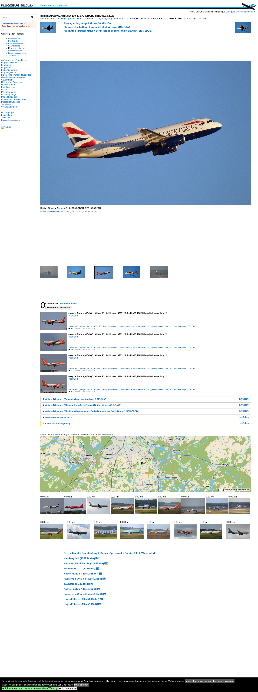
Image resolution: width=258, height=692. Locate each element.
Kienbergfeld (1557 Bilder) (79, 558)
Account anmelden (246, 12)
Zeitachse (6, 117)
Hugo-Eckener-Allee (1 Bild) (80, 604)
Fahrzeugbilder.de (16, 43)
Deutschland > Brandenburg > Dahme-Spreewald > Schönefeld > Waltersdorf (77, 434)
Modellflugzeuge (9, 97)
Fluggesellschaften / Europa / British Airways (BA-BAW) (97, 27)
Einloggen (231, 12)
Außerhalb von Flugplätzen (14, 60)
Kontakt (51, 5)
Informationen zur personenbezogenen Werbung (210, 681)
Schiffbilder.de (14, 46)
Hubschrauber (8, 84)
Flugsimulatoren (9, 70)
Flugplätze (6, 67)
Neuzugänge (7, 112)
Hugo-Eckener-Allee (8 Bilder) (81, 599)
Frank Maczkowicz (49, 211)
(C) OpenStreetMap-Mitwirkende (234, 490)
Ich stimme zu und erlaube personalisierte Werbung (29, 688)
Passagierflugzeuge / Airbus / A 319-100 (87, 23)
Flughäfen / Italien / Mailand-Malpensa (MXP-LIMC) (124, 326)
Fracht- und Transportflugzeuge (16, 75)
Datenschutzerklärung (10, 120)
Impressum (62, 5)
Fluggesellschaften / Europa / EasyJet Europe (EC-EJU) (171, 326)
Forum (43, 5)
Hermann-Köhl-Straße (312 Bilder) (84, 563)
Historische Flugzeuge (12, 82)
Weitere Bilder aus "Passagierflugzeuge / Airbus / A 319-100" (75, 399)
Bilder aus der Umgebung (57, 423)
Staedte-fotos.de (15, 51)
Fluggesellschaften (10, 62)
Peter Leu (73, 316)
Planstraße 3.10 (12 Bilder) (79, 568)
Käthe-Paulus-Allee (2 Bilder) (81, 573)
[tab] (145, 399)
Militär (4, 89)
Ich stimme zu (68, 688)
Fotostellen (6, 115)
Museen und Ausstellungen (14, 99)
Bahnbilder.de (14, 38)
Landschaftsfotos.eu (17, 53)
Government (7, 80)
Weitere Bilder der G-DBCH (58, 417)
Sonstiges (6, 104)
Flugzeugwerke (8, 72)
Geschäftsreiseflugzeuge (13, 77)
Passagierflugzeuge (103, 18)
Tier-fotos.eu (13, 56)
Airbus (118, 18)
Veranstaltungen (9, 107)
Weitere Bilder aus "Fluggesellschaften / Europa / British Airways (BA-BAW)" (83, 405)
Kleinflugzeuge (8, 87)
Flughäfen (6, 65)
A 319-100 (129, 18)
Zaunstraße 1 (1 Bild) (76, 583)
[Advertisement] (104, 46)
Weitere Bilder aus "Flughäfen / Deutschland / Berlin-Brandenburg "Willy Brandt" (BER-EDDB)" (92, 411)
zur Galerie (244, 399)
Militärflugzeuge (8, 94)
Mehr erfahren (81, 684)
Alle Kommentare (68, 303)
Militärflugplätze (8, 92)
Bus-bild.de (13, 41)
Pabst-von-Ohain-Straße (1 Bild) (83, 578)
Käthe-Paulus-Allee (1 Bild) (80, 588)
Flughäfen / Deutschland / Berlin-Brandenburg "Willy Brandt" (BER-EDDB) (108, 30)
